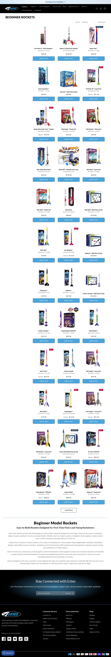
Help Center (47, 625)
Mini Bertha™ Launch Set (43, 452)
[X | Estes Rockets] (26, 639)
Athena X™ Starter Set (93, 492)
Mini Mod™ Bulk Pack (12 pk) (94, 210)
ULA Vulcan (68, 210)
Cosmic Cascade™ (43, 331)
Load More (69, 510)
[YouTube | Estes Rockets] (15, 639)
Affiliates (69, 618)
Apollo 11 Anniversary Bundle (69, 48)
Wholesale (69, 622)
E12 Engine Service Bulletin (52, 632)
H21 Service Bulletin (49, 635)
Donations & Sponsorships (75, 632)
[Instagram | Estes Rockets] (9, 639)
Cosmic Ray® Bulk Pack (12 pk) (68, 452)
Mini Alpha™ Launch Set (93, 371)
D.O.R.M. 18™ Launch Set (93, 89)
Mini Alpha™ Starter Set (68, 129)
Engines (92, 618)
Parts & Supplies (94, 622)
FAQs (44, 622)
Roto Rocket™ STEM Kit (43, 492)
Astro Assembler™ (43, 89)
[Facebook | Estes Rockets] (4, 639)
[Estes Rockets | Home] (11, 614)
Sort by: (78, 22)
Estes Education (71, 635)
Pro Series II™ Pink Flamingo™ (43, 48)
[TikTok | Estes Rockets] (21, 639)
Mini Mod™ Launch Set (94, 169)
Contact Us (46, 615)
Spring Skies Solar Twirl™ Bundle (44, 129)
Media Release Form (73, 639)
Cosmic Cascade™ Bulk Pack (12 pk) (93, 293)
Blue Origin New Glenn (44, 169)
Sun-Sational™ (68, 250)
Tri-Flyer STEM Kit (93, 452)
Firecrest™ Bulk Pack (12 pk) (68, 92)
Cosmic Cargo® (68, 371)
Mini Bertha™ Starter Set (93, 129)
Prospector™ (44, 290)
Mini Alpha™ (44, 411)
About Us (69, 615)
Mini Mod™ (43, 250)
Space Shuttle (69, 492)
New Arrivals (93, 625)
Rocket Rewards (48, 628)
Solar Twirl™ (44, 371)
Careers (69, 625)
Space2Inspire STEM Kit (68, 331)
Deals (91, 628)
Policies (45, 639)
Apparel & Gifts (94, 632)
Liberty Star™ (93, 48)
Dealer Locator (71, 628)
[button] (25, 7)
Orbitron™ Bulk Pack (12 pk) (93, 253)
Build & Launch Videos (50, 618)
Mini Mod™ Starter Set (44, 210)
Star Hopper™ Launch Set (93, 411)
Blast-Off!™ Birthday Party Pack (68, 169)
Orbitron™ (68, 290)
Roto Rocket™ (93, 331)
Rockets (92, 615)
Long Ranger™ (68, 411)
